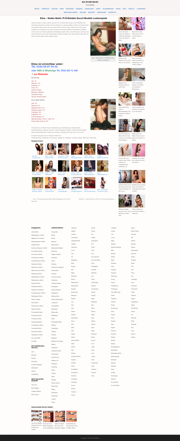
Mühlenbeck (54, 315)
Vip (132, 314)
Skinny (133, 228)
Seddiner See (54, 360)
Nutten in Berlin (35, 299)
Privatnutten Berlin (36, 315)
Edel (72, 350)
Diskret (73, 334)
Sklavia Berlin (135, 231)
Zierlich (133, 334)
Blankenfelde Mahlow (57, 248)
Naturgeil (113, 269)
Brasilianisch (74, 285)
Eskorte (73, 388)
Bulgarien (73, 295)
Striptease (133, 260)
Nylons (113, 282)
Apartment (74, 247)
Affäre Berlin (35, 232)
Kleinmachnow (55, 296)
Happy (93, 298)
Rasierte (113, 340)
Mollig (113, 257)
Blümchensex (74, 282)
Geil (92, 276)
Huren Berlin (34, 302)
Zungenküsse (34, 374)
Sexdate (113, 372)
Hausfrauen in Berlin (36, 267)
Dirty (72, 330)
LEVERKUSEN (141, 9)
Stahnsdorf (54, 363)
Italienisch (94, 334)
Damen (73, 311)
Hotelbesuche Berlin (36, 286)
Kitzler (93, 337)
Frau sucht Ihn (95, 257)
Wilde (132, 321)
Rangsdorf (54, 338)
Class (72, 305)
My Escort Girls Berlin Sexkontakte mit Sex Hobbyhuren (48, 426)
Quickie (113, 337)
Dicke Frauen (35, 394)
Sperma (133, 247)
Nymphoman (114, 285)
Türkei (133, 292)
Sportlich (133, 253)
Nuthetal (53, 325)
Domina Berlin (75, 340)
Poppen (113, 327)
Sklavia (33, 371)
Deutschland (74, 318)
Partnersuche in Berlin (37, 306)
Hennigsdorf (54, 286)
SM (132, 237)
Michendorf (54, 309)
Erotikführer (74, 369)
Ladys (92, 350)
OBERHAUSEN (101, 12)
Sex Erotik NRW (35, 338)
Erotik (73, 366)
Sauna (112, 369)
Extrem (73, 395)
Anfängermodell (75, 240)
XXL (132, 327)
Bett (72, 269)
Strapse (133, 257)
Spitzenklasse (134, 250)
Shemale (113, 379)
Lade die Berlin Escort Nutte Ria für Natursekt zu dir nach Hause (138, 109)
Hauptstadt (94, 302)
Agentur (73, 231)
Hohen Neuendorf (56, 290)
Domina (33, 358)
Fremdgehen (94, 266)
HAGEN (118, 9)
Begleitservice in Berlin (37, 238)
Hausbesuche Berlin (36, 264)
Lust (112, 234)
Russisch (113, 363)
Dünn (72, 343)
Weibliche (133, 318)
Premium (113, 334)
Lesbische (93, 369)
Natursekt (113, 273)
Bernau (53, 238)
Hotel (92, 318)
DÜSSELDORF (89, 9)
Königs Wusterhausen (57, 299)
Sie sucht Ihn (114, 382)
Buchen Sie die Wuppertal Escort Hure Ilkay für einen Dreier (125, 60)
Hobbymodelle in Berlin (37, 277)
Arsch (72, 250)
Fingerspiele (94, 240)
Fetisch (93, 231)
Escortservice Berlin (36, 254)
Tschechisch (134, 289)
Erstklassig (74, 379)
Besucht (73, 266)
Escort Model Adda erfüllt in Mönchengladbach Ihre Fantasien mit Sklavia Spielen (125, 111)
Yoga (132, 330)
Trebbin (53, 373)
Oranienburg (54, 328)
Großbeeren (54, 280)
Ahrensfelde (54, 232)
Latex (92, 353)
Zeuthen (53, 399)
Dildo (72, 327)
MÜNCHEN (91, 12)
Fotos (92, 250)
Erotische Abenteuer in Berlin (39, 248)
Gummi (93, 292)
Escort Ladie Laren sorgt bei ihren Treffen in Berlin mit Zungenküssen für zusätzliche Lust (125, 162)
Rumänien (113, 359)
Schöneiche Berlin (56, 351)
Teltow (53, 370)
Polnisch (113, 321)
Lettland (93, 372)
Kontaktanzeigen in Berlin (38, 293)
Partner (113, 305)
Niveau (113, 279)
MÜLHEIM (83, 12)
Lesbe (92, 366)
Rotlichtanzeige (115, 356)
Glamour (93, 285)
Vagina (133, 305)
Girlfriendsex (94, 282)
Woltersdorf (54, 392)
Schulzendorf (54, 354)
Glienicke (53, 273)
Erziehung (74, 382)
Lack (92, 343)
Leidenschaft (94, 363)
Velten (53, 376)
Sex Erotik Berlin (90, 2)
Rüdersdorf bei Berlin (57, 341)
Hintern (93, 311)
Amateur (73, 234)
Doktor (73, 337)
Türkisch (133, 295)
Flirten (93, 247)
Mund (112, 260)
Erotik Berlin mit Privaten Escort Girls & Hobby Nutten (71, 426)
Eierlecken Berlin (76, 356)
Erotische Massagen (36, 364)
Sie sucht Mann (115, 385)
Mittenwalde (54, 312)
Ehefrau (73, 353)
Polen (112, 318)
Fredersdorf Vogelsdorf (57, 267)
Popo (112, 324)
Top (132, 276)
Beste (72, 263)
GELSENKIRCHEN (108, 9)
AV (72, 257)
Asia (72, 253)
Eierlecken (34, 361)
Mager (112, 240)
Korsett (93, 340)
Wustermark (54, 396)
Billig (72, 273)
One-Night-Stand (115, 292)
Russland (113, 366)
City (72, 302)
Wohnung (133, 324)
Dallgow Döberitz (56, 254)
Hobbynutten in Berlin (37, 280)
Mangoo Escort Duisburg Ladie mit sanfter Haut (124, 85)
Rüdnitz (53, 344)
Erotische (73, 376)
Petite (112, 311)
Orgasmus (113, 298)
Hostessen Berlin (35, 283)
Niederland (114, 276)
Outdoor (113, 302)
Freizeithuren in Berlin (37, 257)
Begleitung (74, 260)
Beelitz (53, 235)
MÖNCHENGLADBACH (71, 12)
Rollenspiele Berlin (116, 353)
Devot (72, 321)
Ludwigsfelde (55, 306)
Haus (92, 305)
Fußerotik (93, 273)
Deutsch (73, 314)
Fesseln (93, 228)
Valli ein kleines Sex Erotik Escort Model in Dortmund (138, 211)
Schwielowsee (55, 357)
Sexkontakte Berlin (36, 328)
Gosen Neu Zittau (56, 277)
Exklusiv (73, 392)
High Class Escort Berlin (38, 270)
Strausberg (54, 367)
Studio (133, 263)
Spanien (133, 240)
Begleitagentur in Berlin (37, 235)
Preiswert (113, 330)
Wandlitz (53, 380)
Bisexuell (33, 355)
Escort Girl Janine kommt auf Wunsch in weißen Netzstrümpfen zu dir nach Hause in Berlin (124, 36)
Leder (92, 359)
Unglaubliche (134, 302)
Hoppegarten (54, 293)
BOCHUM (55, 9)
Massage (113, 244)
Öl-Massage (114, 289)
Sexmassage (114, 376)
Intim (92, 327)
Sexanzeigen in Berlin (37, 325)
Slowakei (133, 234)
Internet (93, 324)
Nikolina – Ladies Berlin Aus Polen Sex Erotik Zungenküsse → (97, 199)
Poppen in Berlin (35, 309)
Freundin (93, 269)
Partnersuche (114, 308)
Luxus (112, 237)
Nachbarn (113, 263)
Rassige (113, 343)
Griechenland (94, 289)
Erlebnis (73, 363)
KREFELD (132, 9)
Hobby (93, 314)
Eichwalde (54, 257)
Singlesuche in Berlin (37, 334)
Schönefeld (54, 347)
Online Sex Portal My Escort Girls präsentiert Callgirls (60, 426)
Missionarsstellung (116, 247)
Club (72, 308)
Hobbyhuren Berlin (36, 273)
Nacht (112, 266)
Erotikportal (74, 372)
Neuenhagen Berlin (56, 322)
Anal (32, 351)
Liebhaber (113, 228)
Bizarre (73, 279)
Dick (72, 324)
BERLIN (37, 9)
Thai (132, 269)
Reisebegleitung (115, 347)
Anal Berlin (74, 237)
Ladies (93, 347)
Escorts (73, 385)
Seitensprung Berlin (36, 322)
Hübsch (93, 321)
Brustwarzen (74, 292)
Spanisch (133, 244)
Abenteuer (74, 228)
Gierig (93, 279)
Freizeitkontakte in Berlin (38, 261)
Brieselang (54, 251)
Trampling (134, 279)
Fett (92, 234)
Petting (113, 314)
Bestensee (53, 241)
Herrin (93, 308)
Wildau (53, 389)
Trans (132, 282)
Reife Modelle (35, 388)
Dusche (73, 347)
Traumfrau (134, 285)
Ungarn (133, 298)
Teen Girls (34, 385)
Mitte (112, 250)
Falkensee (54, 264)
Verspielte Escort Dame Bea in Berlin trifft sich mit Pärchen (138, 160)
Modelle (113, 253)
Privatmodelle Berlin (36, 312)
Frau (92, 253)
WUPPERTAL (112, 12)
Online (113, 295)
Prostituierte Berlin (36, 318)
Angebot (73, 244)
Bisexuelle (74, 276)
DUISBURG (79, 9)
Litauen (113, 231)
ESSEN (98, 9)
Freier (92, 263)
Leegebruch (54, 302)
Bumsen (73, 298)
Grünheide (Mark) (56, 283)
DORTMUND (70, 9)
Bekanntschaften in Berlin (38, 241)
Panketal (53, 331)
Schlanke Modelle (36, 391)
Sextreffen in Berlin (36, 331)
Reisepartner (114, 350)
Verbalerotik (134, 308)
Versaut (133, 311)
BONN (62, 9)
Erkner (53, 261)
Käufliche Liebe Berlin (37, 290)
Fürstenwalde (54, 270)
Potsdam (53, 334)
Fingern (93, 237)
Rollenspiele (34, 368)
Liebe (92, 376)
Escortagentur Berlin (36, 251)
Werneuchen (54, 386)
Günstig (93, 295)
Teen (132, 266)
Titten (132, 273)
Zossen (53, 402)
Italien (93, 330)
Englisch (73, 359)
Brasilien (73, 289)
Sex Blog (33, 341)
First (92, 244)
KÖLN (124, 9)
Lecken (93, 356)
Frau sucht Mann (95, 260)
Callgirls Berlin (35, 244)
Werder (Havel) (55, 383)
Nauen (53, 318)
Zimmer (133, 337)
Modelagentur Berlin (36, 296)
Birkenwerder (55, 244)
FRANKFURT (46, 9)
